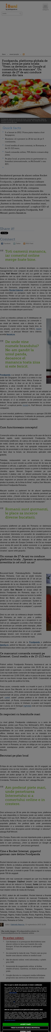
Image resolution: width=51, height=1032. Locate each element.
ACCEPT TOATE (25, 1024)
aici (14, 1001)
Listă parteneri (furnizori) (10, 1020)
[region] (25, 1007)
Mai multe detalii (13, 992)
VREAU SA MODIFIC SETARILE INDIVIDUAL (25, 1028)
